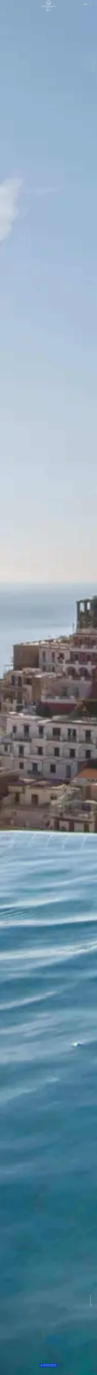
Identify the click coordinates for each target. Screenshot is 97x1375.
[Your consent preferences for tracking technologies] (95, 1031)
